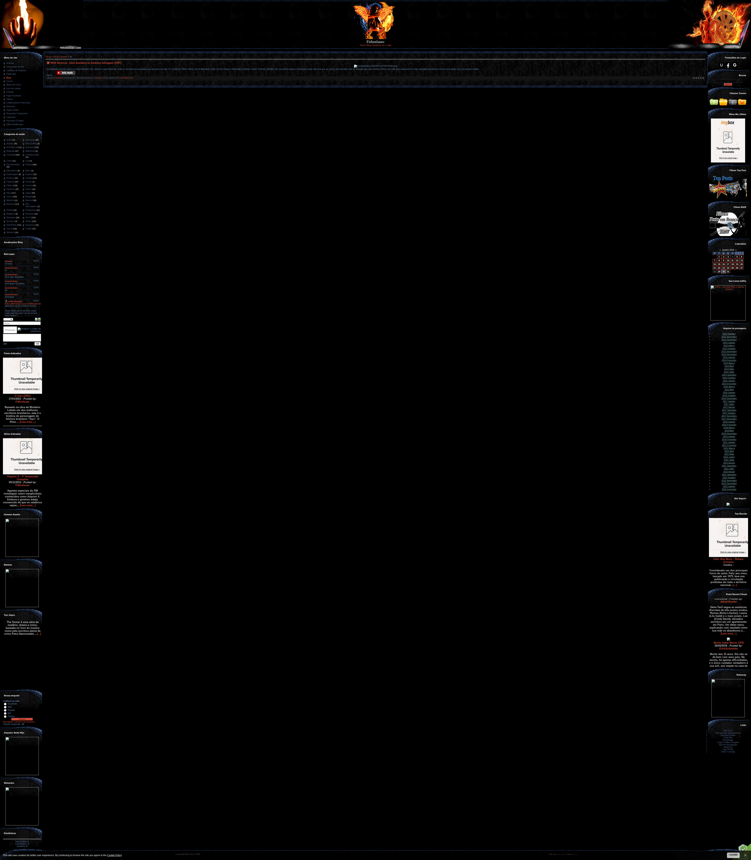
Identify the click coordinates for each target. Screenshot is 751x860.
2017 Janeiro (729, 401)
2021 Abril (729, 451)
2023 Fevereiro (729, 489)
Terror (9, 228)
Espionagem (12, 174)
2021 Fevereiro (729, 445)
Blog (369, 45)
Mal (9, 713)
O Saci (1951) (23, 371)
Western (10, 232)
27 (741, 268)
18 (732, 264)
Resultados (8, 722)
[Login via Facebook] (728, 65)
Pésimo (11, 716)
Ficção (28, 181)
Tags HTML (728, 749)
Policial (9, 210)
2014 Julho (729, 372)
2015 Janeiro (729, 381)
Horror (28, 189)
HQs (8, 193)
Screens (10, 221)
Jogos (28, 193)
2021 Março (729, 448)
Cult (27, 161)
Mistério (10, 200)
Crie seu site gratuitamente (728, 733)
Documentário (13, 164)
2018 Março (729, 427)
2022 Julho (729, 469)
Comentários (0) (126, 78)
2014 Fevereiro (729, 360)
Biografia (10, 151)
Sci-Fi (28, 217)
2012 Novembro (729, 337)
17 (728, 264)
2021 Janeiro (729, 442)
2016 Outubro (729, 395)
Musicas (10, 204)
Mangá (28, 196)
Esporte (29, 174)
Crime (9, 161)
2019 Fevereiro (729, 439)
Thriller (28, 228)
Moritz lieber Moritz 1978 (729, 618)
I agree (733, 855)
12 (737, 260)
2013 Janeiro (729, 342)
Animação (30, 140)
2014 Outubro (729, 378)
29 (719, 271)
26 (737, 268)
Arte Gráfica (31, 143)
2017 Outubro (729, 413)
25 (732, 268)
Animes (9, 143)
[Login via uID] (721, 65)
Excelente (12, 704)
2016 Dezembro (729, 398)
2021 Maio (729, 454)
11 (732, 260)
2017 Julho (729, 404)
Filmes (9, 185)
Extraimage (728, 740)
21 (714, 268)
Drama (28, 164)
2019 (55, 57)
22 (719, 268)
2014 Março (729, 363)
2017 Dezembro (729, 419)
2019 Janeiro (729, 436)
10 (728, 260)
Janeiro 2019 (728, 250)
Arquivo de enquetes (25, 722)
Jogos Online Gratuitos (728, 742)
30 (723, 271)
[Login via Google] (735, 65)
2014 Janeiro (729, 357)
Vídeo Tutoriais (728, 751)
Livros (9, 196)
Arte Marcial (12, 147)
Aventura (29, 147)
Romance (11, 217)
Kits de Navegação (728, 744)
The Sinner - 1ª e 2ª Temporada (22, 684)
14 (714, 264)
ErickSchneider (728, 624)
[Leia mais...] (27, 397)
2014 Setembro (729, 375)
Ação (8, 140)
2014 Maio (729, 369)
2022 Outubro (729, 477)
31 (728, 271)
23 (723, 268)
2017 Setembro (729, 410)
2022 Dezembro (729, 483)
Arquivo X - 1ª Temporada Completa (22, 454)
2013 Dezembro (729, 354)
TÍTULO (728, 662)
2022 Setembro (729, 474)
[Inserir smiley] (39, 319)
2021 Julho (729, 460)
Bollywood (30, 151)
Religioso (10, 214)
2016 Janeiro (729, 392)
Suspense (30, 225)
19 (737, 264)
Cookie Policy (114, 855)
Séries (28, 221)
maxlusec (98, 78)
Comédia (10, 155)
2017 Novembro (729, 416)
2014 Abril (729, 366)
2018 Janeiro (729, 422)
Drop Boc (728, 737)
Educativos (11, 170)
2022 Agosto (729, 471)
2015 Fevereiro (729, 383)
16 (723, 264)
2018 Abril (729, 430)
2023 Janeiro (729, 486)
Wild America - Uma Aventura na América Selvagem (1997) (86, 62)
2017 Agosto (729, 407)
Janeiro (63, 57)
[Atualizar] (36, 319)
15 (719, 264)
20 (741, 264)
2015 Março (729, 386)
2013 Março (729, 345)
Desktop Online (728, 735)
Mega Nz (728, 747)
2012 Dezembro (729, 339)
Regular (11, 710)
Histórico (10, 189)
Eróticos (10, 178)
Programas (30, 210)
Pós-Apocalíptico (31, 205)
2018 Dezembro (729, 433)
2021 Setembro (729, 466)
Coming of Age (32, 155)
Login (388, 45)
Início (362, 45)
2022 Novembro (729, 480)
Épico (28, 170)
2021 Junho (729, 457)
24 (728, 268)
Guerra (28, 185)
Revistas (29, 214)
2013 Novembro (729, 351)
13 (741, 260)
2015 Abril (729, 389)
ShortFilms (11, 225)
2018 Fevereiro (729, 425)
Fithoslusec (22, 377)
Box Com (728, 730)
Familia (28, 178)
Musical (29, 200)
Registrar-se (378, 45)
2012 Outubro (729, 334)
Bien (10, 707)
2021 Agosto (729, 463)
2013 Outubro (729, 348)
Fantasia (10, 181)
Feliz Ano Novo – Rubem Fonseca (728, 536)
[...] (735, 560)
